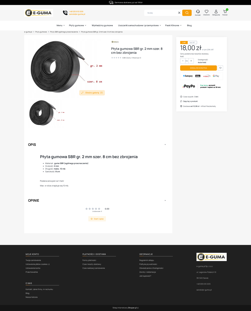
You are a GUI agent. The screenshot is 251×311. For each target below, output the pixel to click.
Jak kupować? (145, 276)
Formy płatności (89, 260)
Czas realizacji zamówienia (93, 268)
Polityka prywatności (148, 264)
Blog (27, 293)
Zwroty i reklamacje (147, 272)
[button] (187, 13)
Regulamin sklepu (146, 260)
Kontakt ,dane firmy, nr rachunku (39, 289)
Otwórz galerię (94, 92)
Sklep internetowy (125, 307)
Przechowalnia (32, 272)
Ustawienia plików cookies (37, 264)
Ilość (182, 56)
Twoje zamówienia (33, 260)
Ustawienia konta (33, 268)
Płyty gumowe (41, 32)
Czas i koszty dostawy (91, 264)
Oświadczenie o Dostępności (151, 268)
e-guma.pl (28, 32)
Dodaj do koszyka (198, 68)
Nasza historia (32, 297)
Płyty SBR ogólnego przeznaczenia (64, 32)
